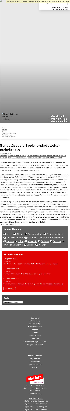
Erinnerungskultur (55, 234)
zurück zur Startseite (7, 225)
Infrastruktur (23, 158)
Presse (35, 330)
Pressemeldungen (7, 135)
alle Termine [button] (9, 289)
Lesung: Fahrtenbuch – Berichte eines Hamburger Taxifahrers (27, 274)
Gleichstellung (57, 237)
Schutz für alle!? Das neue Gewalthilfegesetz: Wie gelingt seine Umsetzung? (33, 284)
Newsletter (35, 339)
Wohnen (42, 245)
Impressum (35, 359)
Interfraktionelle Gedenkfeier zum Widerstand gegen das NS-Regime (30, 264)
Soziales (57, 241)
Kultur (4, 131)
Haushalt (4, 129)
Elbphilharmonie (32, 155)
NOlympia (32, 241)
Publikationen (35, 336)
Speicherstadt (46, 158)
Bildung (20, 234)
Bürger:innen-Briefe (35, 345)
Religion (45, 241)
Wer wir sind (57, 116)
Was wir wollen (59, 118)
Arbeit (9, 234)
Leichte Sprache (35, 356)
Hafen (4, 128)
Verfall (60, 158)
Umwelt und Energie (13, 245)
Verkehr (30, 245)
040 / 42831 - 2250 (36, 398)
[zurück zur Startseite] (10, 119)
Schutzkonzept (35, 365)
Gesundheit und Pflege (38, 237)
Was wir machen (59, 9)
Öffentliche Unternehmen (9, 133)
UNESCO (54, 158)
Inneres (10, 241)
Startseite (35, 318)
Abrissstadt (3, 155)
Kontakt (35, 368)
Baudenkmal (12, 155)
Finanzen (10, 237)
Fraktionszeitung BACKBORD (35, 342)
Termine (35, 333)
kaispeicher (37, 158)
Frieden (19, 237)
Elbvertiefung (41, 155)
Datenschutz (35, 362)
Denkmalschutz (21, 155)
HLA (17, 158)
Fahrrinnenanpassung (53, 155)
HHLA (14, 158)
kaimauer (31, 158)
